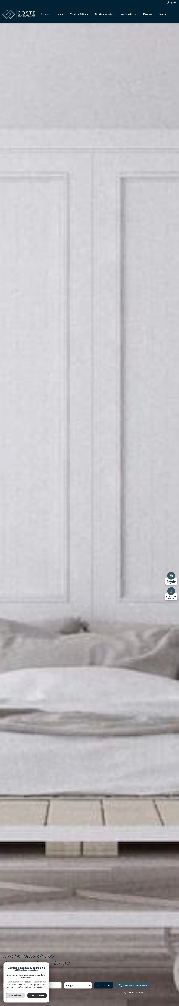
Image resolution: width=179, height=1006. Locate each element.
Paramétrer (15, 995)
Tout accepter (37, 995)
